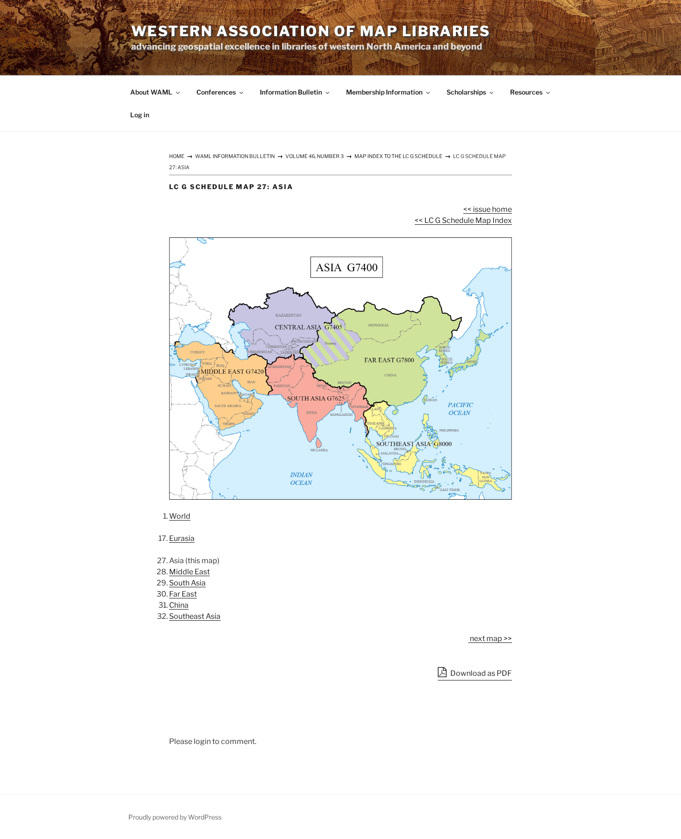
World (179, 516)
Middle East (189, 571)
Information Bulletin (291, 92)
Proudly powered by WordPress (174, 817)
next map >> (490, 638)
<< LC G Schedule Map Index (463, 220)
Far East (183, 594)
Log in (139, 115)
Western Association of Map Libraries (311, 31)
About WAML (151, 92)
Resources (526, 92)
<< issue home (487, 209)
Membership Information (384, 92)
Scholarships (466, 92)
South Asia (187, 582)
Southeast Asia (195, 616)
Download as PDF (480, 673)
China (179, 605)
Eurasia (182, 538)
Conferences (216, 92)
